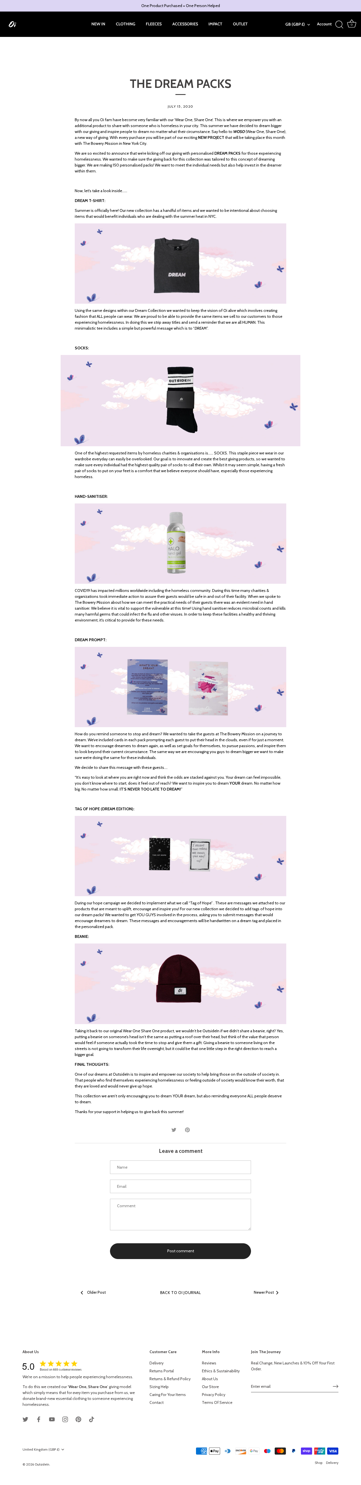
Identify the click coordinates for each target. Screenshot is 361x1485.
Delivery (156, 1363)
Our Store (210, 1386)
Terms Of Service (217, 1402)
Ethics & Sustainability (221, 1370)
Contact (156, 1402)
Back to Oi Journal (180, 1292)
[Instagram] (65, 1418)
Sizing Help (159, 1386)
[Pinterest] (78, 1418)
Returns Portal (161, 1370)
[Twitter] (25, 1418)
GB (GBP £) (295, 24)
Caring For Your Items (167, 1394)
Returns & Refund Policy (170, 1378)
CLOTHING (125, 23)
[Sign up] (335, 1386)
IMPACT (215, 23)
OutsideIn (42, 1464)
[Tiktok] (91, 1418)
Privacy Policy (213, 1394)
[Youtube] (52, 1418)
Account (324, 23)
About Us (210, 1378)
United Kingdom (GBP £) (41, 1449)
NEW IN (98, 23)
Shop (318, 1463)
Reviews (209, 1363)
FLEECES (154, 23)
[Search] (339, 25)
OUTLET (240, 23)
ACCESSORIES (185, 23)
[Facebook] (38, 1418)
